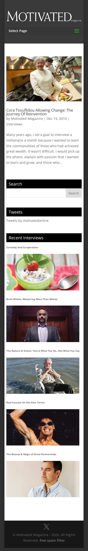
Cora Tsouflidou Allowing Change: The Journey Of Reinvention (39, 112)
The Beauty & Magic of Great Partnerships (31, 454)
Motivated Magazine (27, 118)
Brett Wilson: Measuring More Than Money (31, 299)
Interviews (14, 124)
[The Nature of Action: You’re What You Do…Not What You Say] (42, 376)
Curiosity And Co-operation (22, 247)
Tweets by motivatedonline (27, 220)
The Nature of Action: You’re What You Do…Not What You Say (43, 350)
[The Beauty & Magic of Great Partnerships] (42, 479)
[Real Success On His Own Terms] (42, 427)
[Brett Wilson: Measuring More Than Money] (42, 324)
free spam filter (52, 540)
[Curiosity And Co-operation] (42, 272)
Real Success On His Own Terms (25, 402)
